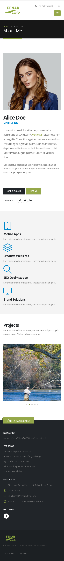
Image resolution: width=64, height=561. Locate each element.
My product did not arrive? (16, 461)
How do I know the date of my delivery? (22, 456)
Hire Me (33, 191)
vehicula (37, 134)
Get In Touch (14, 191)
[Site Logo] (12, 10)
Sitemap (10, 553)
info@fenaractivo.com (25, 496)
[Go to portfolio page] (32, 372)
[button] (59, 6)
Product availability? (13, 471)
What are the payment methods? (19, 466)
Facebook (6, 516)
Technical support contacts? (17, 451)
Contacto (23, 553)
